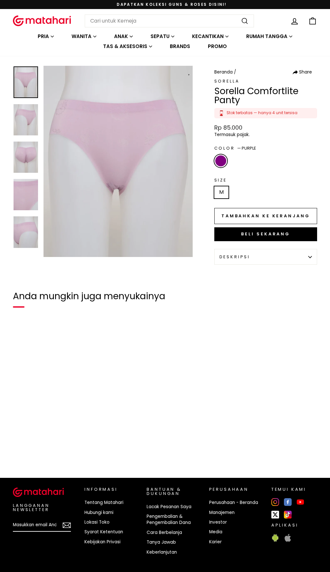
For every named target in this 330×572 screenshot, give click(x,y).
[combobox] (169, 21)
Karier (215, 542)
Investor (218, 522)
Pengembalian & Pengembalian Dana (169, 519)
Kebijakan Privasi (102, 542)
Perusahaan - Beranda (233, 502)
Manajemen (222, 512)
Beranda (223, 72)
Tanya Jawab (161, 542)
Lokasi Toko (97, 522)
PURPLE (220, 160)
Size (220, 180)
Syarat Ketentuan (103, 532)
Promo (217, 46)
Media (215, 532)
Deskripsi (234, 257)
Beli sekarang (265, 234)
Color (235, 148)
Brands (180, 46)
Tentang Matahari (103, 502)
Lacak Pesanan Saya (169, 507)
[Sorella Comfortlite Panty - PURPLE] (21, 450)
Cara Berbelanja (164, 532)
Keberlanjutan (162, 552)
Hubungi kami (98, 512)
